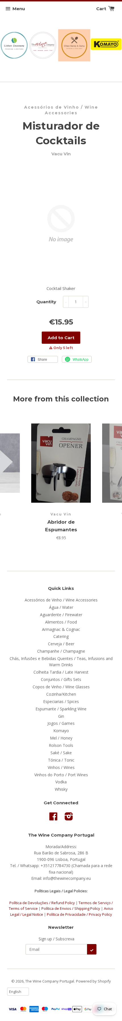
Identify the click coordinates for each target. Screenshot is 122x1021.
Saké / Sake (61, 752)
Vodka (61, 781)
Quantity (46, 301)
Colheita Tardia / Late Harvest (61, 672)
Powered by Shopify (93, 981)
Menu (18, 8)
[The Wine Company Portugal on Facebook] (53, 818)
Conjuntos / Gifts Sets (61, 679)
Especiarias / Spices (61, 701)
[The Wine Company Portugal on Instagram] (68, 818)
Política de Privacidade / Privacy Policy (79, 914)
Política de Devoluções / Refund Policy (42, 902)
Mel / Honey (61, 738)
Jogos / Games (61, 723)
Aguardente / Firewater (61, 614)
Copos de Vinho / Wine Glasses (61, 686)
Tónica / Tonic (61, 760)
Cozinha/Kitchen (61, 694)
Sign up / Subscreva (56, 939)
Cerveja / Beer (61, 643)
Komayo (61, 730)
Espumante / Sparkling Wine (61, 709)
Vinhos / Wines (61, 767)
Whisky (61, 789)
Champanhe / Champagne (61, 651)
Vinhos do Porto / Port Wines (61, 774)
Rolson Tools (61, 745)
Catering (61, 636)
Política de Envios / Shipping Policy (71, 908)
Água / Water (61, 607)
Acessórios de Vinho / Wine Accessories (61, 110)
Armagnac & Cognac (61, 629)
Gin (61, 716)
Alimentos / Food (61, 622)
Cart (101, 8)
